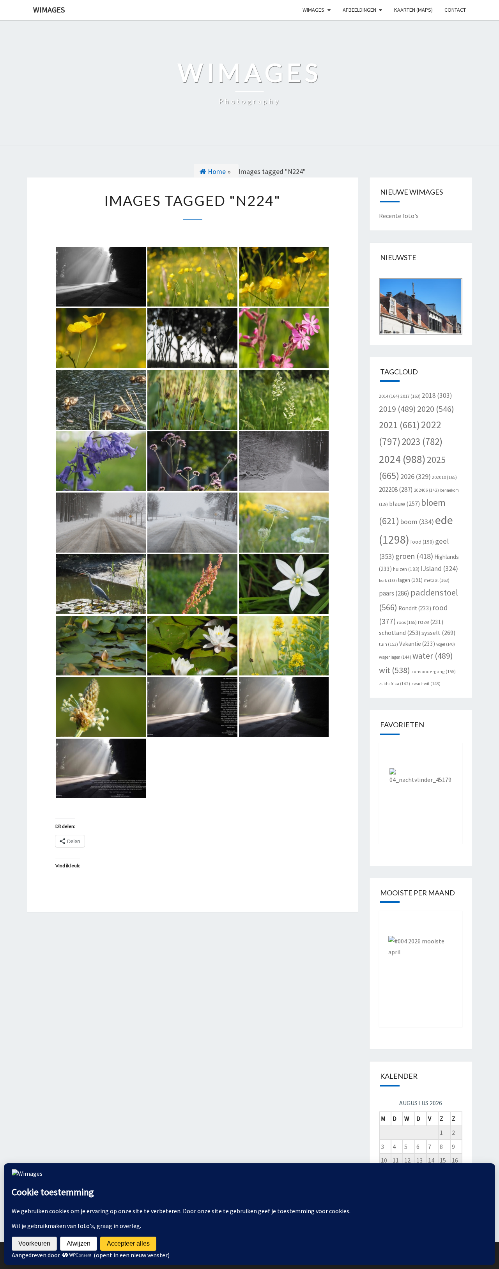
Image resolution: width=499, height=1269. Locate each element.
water (432, 655)
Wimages (49, 9)
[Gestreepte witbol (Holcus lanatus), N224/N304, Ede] (284, 400)
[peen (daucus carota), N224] (284, 523)
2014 (389, 396)
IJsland (439, 568)
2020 (435, 408)
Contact (455, 9)
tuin (388, 644)
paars (394, 593)
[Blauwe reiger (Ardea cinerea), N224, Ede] (101, 584)
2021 (399, 425)
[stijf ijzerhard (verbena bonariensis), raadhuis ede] (192, 461)
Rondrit (414, 608)
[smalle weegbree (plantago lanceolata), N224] (101, 707)
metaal (436, 580)
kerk (388, 580)
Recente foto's (399, 216)
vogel (445, 644)
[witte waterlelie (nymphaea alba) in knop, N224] (101, 646)
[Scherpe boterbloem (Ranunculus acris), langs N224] (192, 277)
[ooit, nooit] (101, 769)
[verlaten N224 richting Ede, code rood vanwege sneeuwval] (192, 523)
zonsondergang (433, 671)
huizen (406, 569)
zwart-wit (426, 683)
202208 (396, 489)
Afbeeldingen (359, 9)
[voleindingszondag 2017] (192, 707)
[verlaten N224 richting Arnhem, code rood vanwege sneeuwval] (101, 523)
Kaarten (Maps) (413, 9)
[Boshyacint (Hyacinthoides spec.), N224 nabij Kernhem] (101, 461)
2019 (397, 409)
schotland (399, 632)
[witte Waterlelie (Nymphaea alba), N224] (192, 646)
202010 (444, 477)
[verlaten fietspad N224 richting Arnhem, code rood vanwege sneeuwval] (284, 461)
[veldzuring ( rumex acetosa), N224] (192, 584)
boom (417, 521)
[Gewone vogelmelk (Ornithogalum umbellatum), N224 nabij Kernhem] (284, 584)
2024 (402, 459)
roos (407, 622)
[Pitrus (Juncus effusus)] (192, 400)
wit (394, 670)
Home (216, 171)
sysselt (438, 632)
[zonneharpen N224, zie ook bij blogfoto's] (101, 277)
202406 (426, 490)
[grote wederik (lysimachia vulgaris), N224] (284, 646)
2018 (437, 395)
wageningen (395, 657)
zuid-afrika (394, 683)
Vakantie (417, 643)
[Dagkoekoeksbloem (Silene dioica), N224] (284, 338)
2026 (415, 476)
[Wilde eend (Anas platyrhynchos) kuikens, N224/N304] (101, 400)
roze (430, 622)
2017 (410, 396)
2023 (422, 441)
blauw (404, 503)
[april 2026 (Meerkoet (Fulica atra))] (420, 963)
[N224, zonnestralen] (284, 707)
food (422, 542)
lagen (410, 580)
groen (414, 556)
